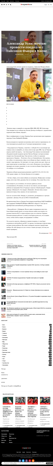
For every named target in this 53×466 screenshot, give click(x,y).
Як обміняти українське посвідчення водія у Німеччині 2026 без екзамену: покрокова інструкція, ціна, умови (29, 308)
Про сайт (19, 452)
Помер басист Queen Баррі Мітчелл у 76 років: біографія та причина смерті (29, 296)
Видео (26, 331)
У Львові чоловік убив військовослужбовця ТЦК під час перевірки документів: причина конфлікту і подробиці (27, 259)
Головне (26, 335)
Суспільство (26, 363)
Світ (26, 358)
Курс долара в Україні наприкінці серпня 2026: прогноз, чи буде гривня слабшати (28, 265)
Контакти (28, 452)
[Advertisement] (26, 17)
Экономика (26, 365)
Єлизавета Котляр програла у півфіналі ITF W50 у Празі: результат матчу (28, 284)
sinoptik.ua (17, 386)
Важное (26, 329)
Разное (26, 354)
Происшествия (26, 352)
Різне (26, 356)
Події (26, 346)
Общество (26, 343)
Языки (10, 442)
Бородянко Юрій (8, 425)
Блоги (26, 326)
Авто (26, 324)
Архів (23, 452)
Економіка (26, 337)
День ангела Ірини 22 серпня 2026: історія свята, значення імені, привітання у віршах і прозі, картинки (26, 315)
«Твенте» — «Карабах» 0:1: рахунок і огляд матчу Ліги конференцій (45, 411)
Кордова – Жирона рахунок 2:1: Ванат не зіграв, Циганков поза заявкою (28, 290)
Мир (26, 341)
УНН (50, 233)
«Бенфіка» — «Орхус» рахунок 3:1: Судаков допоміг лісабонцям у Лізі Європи (32, 411)
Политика (26, 348)
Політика (26, 350)
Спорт (26, 39)
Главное (26, 333)
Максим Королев (19, 54)
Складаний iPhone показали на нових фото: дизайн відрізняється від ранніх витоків (27, 302)
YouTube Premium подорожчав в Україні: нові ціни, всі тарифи (25, 278)
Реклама (34, 452)
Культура (26, 339)
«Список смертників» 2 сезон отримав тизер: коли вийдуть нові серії (27, 271)
